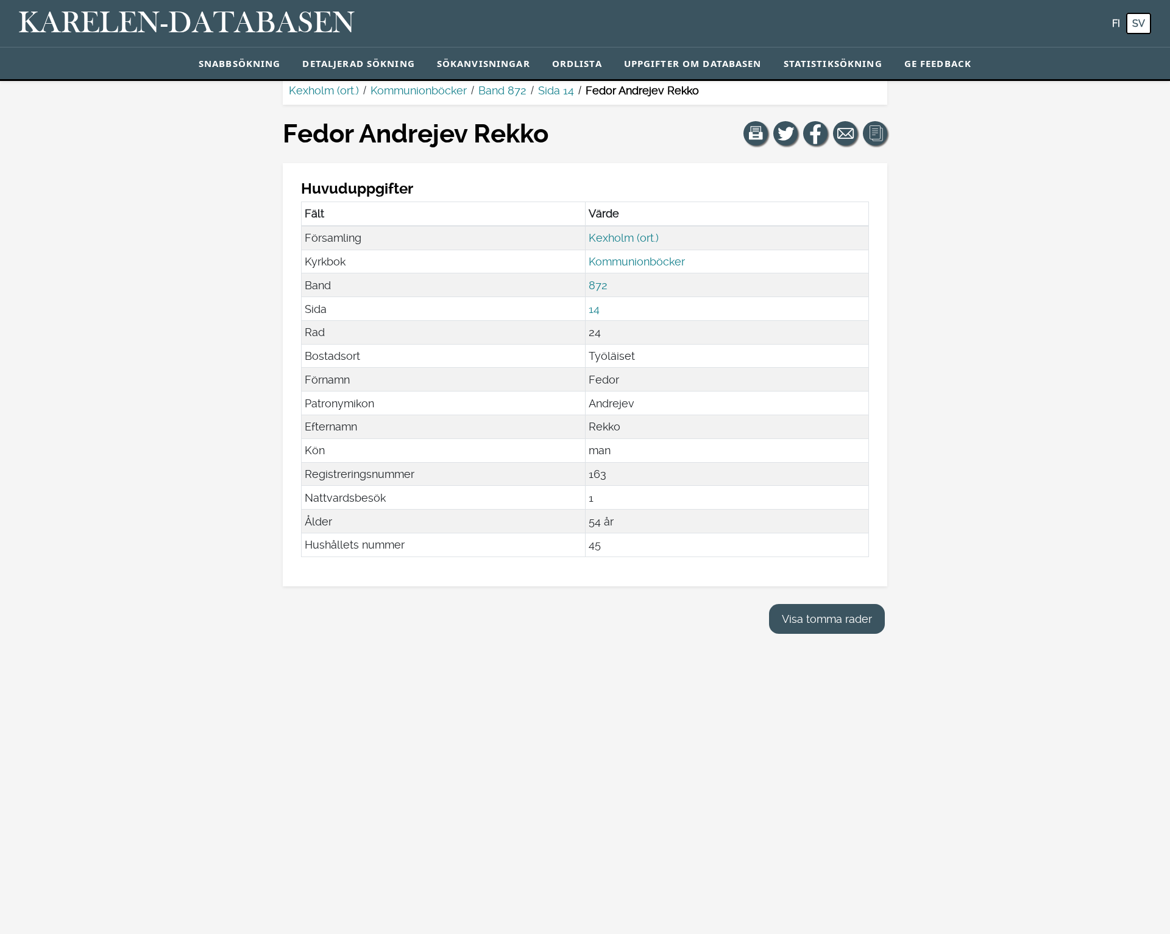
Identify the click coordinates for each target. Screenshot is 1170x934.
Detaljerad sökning (358, 63)
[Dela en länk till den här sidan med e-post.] (845, 133)
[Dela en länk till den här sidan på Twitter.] (785, 133)
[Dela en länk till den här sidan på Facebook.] (815, 133)
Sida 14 (556, 90)
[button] (755, 133)
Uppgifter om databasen (693, 63)
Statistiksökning (833, 63)
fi (1116, 23)
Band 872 (502, 90)
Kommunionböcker (418, 90)
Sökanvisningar (483, 63)
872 (598, 285)
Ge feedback (937, 63)
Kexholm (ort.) (324, 90)
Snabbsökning (240, 63)
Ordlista (577, 63)
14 (594, 309)
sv (1138, 23)
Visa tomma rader (827, 619)
